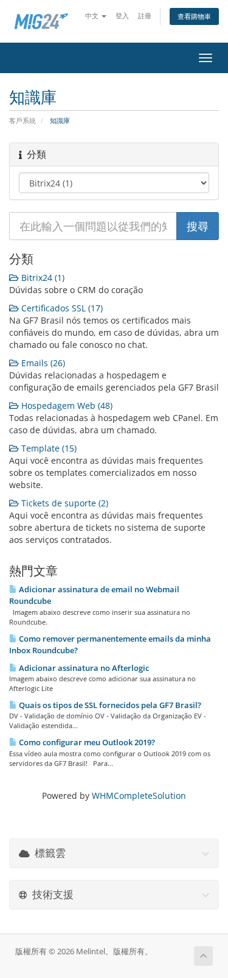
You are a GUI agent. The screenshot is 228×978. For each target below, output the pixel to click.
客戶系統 (22, 120)
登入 (122, 15)
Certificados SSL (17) (61, 308)
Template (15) (48, 448)
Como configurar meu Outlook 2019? (86, 742)
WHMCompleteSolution (139, 795)
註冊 (144, 15)
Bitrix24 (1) (41, 277)
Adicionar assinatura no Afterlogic (83, 667)
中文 (92, 15)
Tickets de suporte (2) (63, 503)
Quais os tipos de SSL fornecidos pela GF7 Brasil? (109, 705)
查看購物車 (194, 16)
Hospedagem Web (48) (65, 405)
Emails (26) (42, 363)
